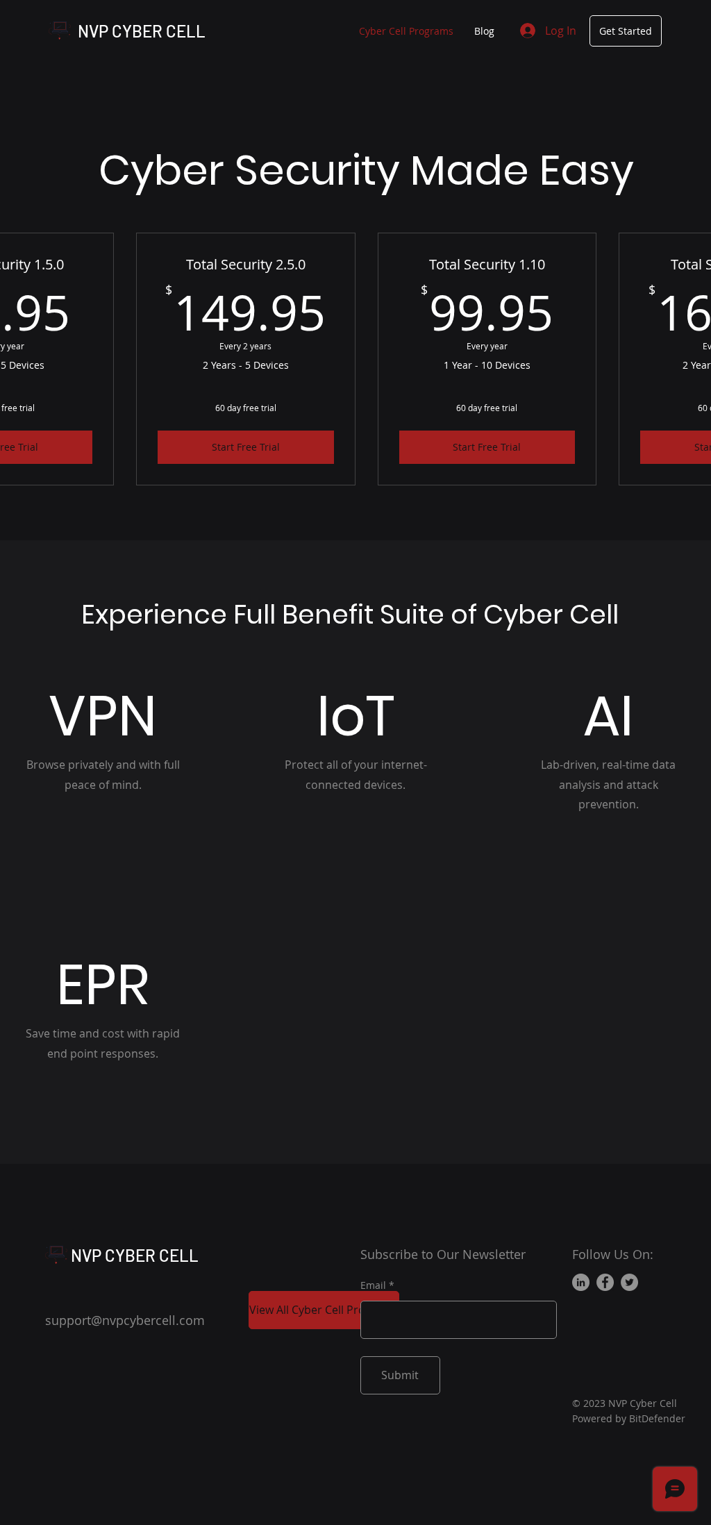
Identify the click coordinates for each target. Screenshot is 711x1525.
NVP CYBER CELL (142, 31)
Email (373, 1285)
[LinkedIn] (580, 1282)
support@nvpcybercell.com (125, 1320)
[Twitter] (629, 1282)
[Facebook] (605, 1282)
